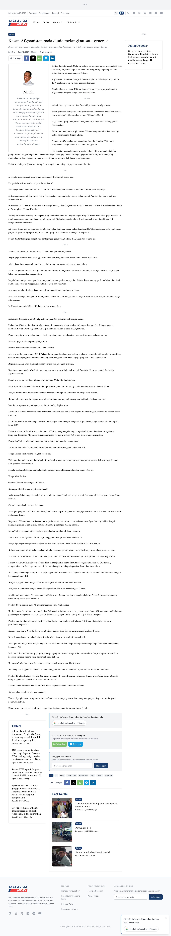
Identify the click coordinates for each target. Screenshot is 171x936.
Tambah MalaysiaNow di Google (71, 723)
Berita (46, 22)
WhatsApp (60, 744)
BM (121, 13)
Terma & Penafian (95, 891)
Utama (36, 22)
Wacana (56, 22)
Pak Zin (11, 52)
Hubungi (55, 13)
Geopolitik (108, 775)
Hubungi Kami (67, 904)
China (62, 775)
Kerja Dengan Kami (69, 909)
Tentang (33, 13)
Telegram (77, 744)
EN (116, 13)
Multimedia (72, 22)
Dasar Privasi (93, 896)
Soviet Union (71, 775)
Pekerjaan (65, 13)
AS (56, 775)
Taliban (99, 775)
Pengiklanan (44, 13)
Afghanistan (83, 775)
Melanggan (101, 766)
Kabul (92, 775)
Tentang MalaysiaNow (70, 891)
